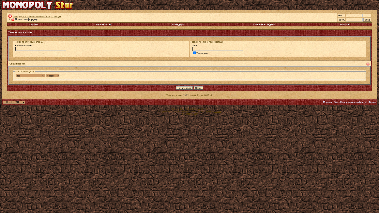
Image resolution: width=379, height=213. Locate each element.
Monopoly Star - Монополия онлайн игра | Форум (37, 16)
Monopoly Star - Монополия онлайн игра (345, 102)
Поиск (343, 24)
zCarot (218, 111)
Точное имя (202, 53)
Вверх (372, 102)
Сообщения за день (264, 24)
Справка (33, 24)
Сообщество (101, 24)
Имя (340, 15)
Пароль (341, 20)
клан (29, 32)
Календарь (178, 24)
